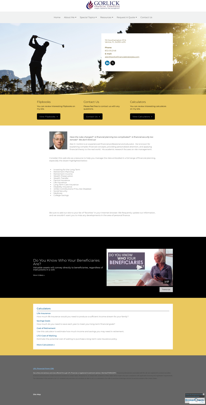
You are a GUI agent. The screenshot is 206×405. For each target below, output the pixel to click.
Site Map (37, 394)
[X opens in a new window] (112, 63)
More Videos (39, 275)
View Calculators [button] (141, 117)
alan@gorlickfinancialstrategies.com (122, 57)
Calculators (44, 308)
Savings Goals (43, 321)
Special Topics (87, 17)
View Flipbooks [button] (47, 117)
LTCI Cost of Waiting (47, 336)
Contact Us (146, 17)
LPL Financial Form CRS (43, 368)
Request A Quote (126, 17)
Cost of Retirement (46, 328)
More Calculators (46, 345)
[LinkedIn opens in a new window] (107, 63)
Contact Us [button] (92, 117)
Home (57, 17)
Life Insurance (44, 313)
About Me (69, 17)
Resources (105, 17)
